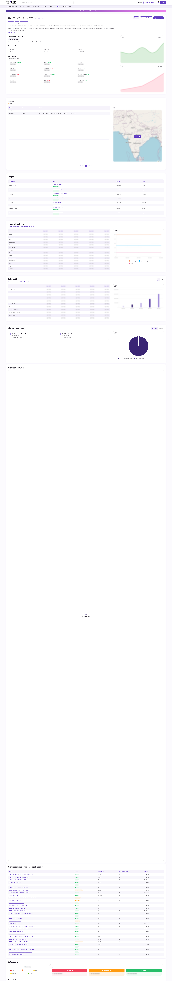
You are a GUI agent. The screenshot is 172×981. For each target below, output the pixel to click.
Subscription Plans (146, 18)
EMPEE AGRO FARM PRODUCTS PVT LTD (18, 885)
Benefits (140, 2)
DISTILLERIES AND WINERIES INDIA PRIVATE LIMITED (21, 913)
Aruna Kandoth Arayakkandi (59, 198)
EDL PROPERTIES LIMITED (15, 921)
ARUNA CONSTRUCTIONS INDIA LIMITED (18, 887)
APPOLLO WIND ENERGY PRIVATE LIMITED (18, 905)
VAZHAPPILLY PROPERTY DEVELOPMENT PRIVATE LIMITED (22, 947)
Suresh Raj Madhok (57, 202)
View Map (137, 136)
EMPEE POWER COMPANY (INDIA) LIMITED (18, 890)
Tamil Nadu (17, 21)
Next (89, 165)
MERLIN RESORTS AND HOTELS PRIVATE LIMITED (20, 952)
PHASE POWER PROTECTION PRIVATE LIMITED (19, 892)
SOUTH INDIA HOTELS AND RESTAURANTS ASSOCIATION (22, 926)
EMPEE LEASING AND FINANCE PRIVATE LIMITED (20, 877)
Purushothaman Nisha (57, 184)
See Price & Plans (149, 2)
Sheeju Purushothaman (58, 207)
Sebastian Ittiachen (57, 205)
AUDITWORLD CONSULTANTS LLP (17, 954)
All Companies (11, 21)
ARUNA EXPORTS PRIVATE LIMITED (17, 931)
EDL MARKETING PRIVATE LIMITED (17, 934)
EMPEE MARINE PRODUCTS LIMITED (17, 910)
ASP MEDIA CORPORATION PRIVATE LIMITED (19, 916)
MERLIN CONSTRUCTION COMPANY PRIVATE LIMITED (21, 949)
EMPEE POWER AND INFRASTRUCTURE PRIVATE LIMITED (22, 936)
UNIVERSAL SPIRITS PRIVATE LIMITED (17, 879)
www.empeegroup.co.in (39, 18)
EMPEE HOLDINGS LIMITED (15, 918)
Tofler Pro (31, 226)
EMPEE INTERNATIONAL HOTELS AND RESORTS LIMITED (22, 874)
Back (82, 165)
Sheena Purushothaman (58, 212)
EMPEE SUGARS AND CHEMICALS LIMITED (18, 941)
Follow (136, 18)
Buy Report (160, 18)
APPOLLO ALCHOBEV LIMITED (16, 900)
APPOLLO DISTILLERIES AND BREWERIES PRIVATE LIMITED (22, 898)
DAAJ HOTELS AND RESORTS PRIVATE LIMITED (19, 944)
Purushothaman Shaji (57, 189)
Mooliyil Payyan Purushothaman (60, 193)
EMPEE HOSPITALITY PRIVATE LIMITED (18, 939)
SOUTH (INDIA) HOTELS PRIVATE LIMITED (18, 929)
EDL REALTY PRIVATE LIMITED (16, 882)
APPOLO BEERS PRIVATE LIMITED (16, 903)
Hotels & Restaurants (24, 21)
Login (163, 2)
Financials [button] (36, 7)
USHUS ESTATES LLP (13, 895)
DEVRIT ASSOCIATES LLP (14, 923)
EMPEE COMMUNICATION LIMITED (17, 908)
